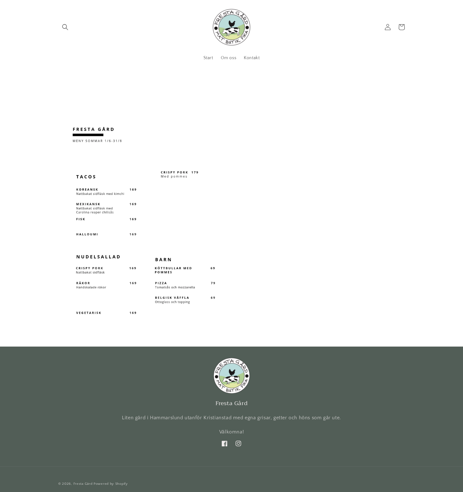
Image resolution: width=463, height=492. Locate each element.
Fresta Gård (83, 484)
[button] (65, 27)
